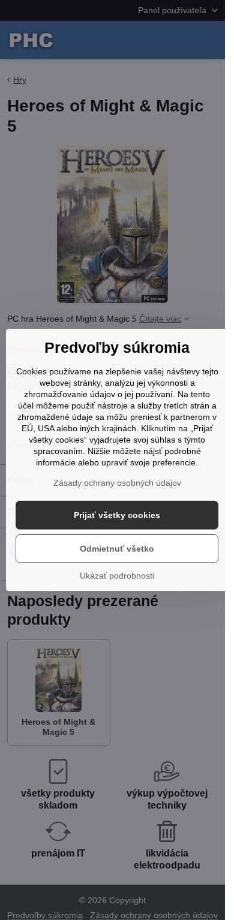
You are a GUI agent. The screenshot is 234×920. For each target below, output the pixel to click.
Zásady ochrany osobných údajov (117, 483)
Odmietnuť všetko (117, 548)
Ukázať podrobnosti (117, 575)
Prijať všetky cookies (117, 515)
